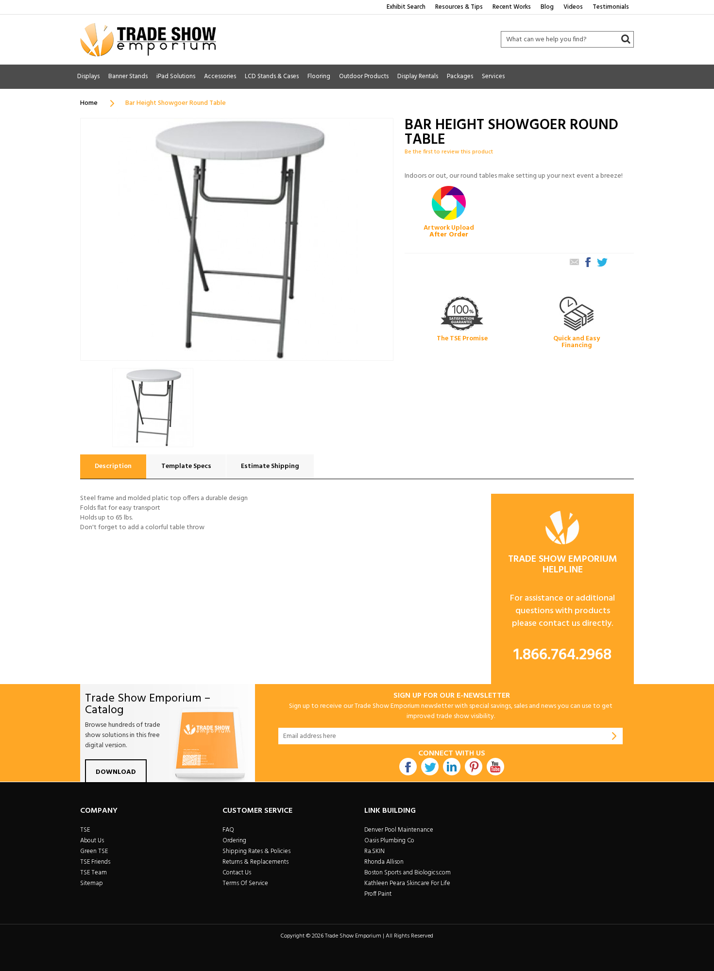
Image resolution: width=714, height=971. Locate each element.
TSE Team (93, 873)
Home (89, 103)
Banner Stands (128, 76)
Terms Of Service (245, 883)
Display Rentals (417, 76)
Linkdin (451, 766)
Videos (573, 7)
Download (116, 772)
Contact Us (236, 873)
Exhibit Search (406, 7)
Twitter (430, 766)
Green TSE (94, 851)
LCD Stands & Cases (272, 76)
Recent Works (512, 7)
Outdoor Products (364, 76)
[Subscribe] (614, 736)
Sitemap (91, 883)
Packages (460, 76)
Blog (547, 7)
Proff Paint (377, 894)
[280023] (152, 407)
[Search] (625, 39)
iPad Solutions (175, 76)
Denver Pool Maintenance (398, 830)
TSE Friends (95, 862)
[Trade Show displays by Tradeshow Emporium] (148, 39)
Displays (88, 76)
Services (493, 76)
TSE (85, 830)
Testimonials (611, 7)
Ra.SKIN (374, 851)
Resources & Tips (459, 7)
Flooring (318, 76)
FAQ (228, 830)
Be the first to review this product (449, 152)
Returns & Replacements (255, 862)
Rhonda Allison (384, 862)
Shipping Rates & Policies (256, 851)
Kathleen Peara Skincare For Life (407, 883)
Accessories (220, 76)
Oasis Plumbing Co (389, 841)
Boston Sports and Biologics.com (407, 873)
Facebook (408, 766)
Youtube (495, 766)
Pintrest (473, 766)
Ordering (234, 841)
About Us (92, 841)
